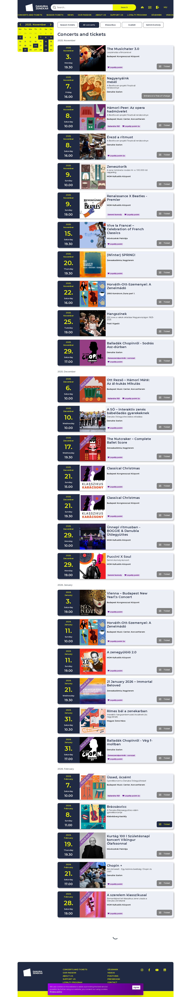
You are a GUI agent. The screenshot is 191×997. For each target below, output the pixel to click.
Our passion (84, 15)
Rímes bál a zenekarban (127, 711)
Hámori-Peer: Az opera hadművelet (126, 109)
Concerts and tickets (30, 15)
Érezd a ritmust (120, 137)
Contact (112, 982)
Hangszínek (117, 314)
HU (165, 7)
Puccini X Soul (119, 556)
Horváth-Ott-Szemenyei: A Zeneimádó (129, 286)
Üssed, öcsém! (119, 777)
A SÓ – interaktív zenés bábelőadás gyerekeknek (128, 411)
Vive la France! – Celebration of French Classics (125, 229)
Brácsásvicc (117, 807)
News (71, 15)
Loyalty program (137, 15)
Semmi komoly (153, 25)
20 (35, 45)
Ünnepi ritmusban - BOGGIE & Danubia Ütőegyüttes (123, 531)
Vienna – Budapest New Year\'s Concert (127, 595)
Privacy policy (56, 992)
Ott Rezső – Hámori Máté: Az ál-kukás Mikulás (128, 382)
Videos (169, 15)
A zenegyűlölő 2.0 (122, 652)
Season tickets (54, 15)
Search (124, 7)
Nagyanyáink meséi (118, 80)
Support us (116, 15)
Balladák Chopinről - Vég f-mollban (130, 742)
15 (46, 41)
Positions (112, 976)
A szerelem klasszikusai (127, 895)
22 (46, 45)
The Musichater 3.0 (123, 49)
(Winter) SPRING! (121, 255)
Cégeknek (156, 15)
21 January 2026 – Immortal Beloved (129, 683)
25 (25, 50)
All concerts (89, 25)
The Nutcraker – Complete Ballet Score (129, 440)
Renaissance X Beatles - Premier (127, 198)
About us (101, 15)
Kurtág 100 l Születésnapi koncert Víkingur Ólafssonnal (128, 840)
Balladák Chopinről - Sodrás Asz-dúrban (130, 345)
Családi (132, 25)
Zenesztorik (117, 166)
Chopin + (114, 865)
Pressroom (113, 979)
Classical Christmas (123, 468)
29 (46, 50)
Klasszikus (110, 25)
